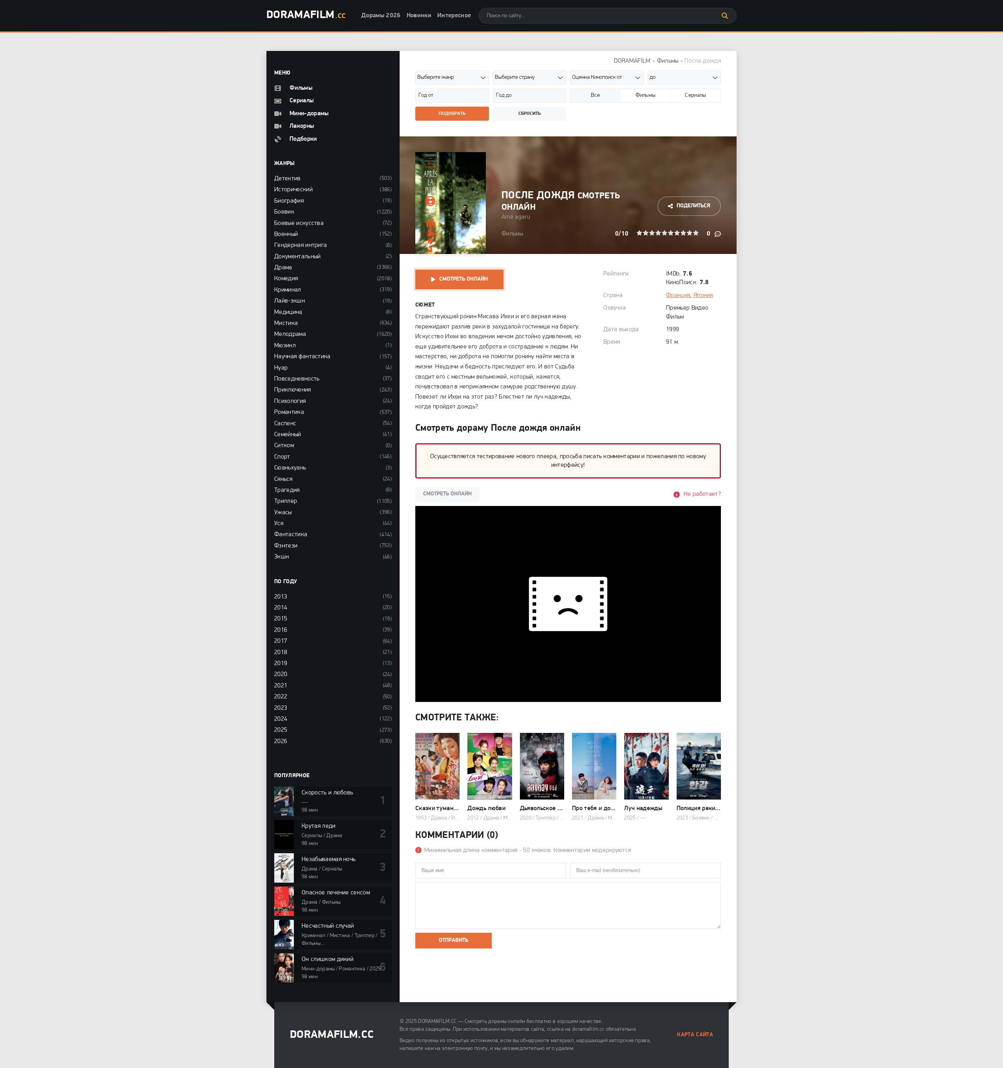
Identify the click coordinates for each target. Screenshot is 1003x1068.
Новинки (419, 16)
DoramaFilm (306, 15)
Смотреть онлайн (463, 279)
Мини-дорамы (309, 114)
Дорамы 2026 (381, 16)
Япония (703, 295)
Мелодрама (290, 334)
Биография (289, 201)
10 (696, 233)
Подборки (303, 139)
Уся (278, 523)
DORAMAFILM (632, 61)
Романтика (289, 412)
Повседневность (296, 379)
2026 (280, 741)
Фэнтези (285, 546)
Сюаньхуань (290, 468)
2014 (280, 608)
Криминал (287, 290)
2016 (280, 630)
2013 (280, 597)
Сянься (283, 479)
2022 (280, 697)
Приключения (292, 390)
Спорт (282, 457)
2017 (280, 641)
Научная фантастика (302, 357)
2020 (280, 674)
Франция (678, 295)
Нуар (281, 368)
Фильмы (668, 61)
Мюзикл (285, 346)
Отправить (453, 940)
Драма (283, 268)
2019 (280, 663)
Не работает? (702, 494)
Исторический (293, 190)
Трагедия (287, 490)
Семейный (287, 435)
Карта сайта (695, 1035)
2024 (280, 719)
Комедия (286, 279)
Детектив (287, 179)
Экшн (281, 557)
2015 (280, 619)
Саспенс (285, 424)
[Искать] (725, 16)
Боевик (284, 212)
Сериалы (302, 101)
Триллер (285, 501)
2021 (280, 686)
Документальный (297, 257)
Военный (286, 234)
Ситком (284, 445)
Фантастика (290, 534)
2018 (280, 652)
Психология (290, 401)
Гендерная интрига (300, 245)
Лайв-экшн (289, 301)
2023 (280, 708)
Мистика (286, 323)
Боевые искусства (299, 223)
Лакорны (302, 126)
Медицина (288, 312)
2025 (280, 730)
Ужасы (283, 513)
